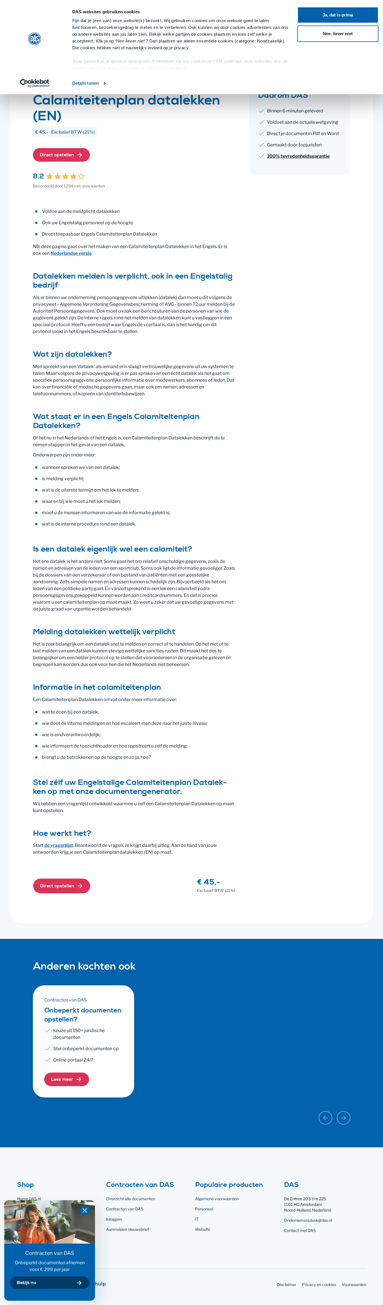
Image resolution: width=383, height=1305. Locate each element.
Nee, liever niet (338, 33)
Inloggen (114, 1219)
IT (197, 1219)
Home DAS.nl (29, 1198)
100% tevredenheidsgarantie (298, 156)
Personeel (204, 1208)
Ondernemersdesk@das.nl (308, 1220)
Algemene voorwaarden (217, 1198)
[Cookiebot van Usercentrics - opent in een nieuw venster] (34, 83)
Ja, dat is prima (338, 14)
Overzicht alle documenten (130, 1198)
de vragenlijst (58, 845)
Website (202, 1229)
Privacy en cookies (319, 1284)
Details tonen (85, 83)
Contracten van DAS (124, 1208)
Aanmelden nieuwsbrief (127, 1229)
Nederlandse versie (71, 253)
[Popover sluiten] (85, 1210)
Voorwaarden (354, 1284)
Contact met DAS (300, 1230)
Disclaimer (286, 1284)
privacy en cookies (166, 68)
